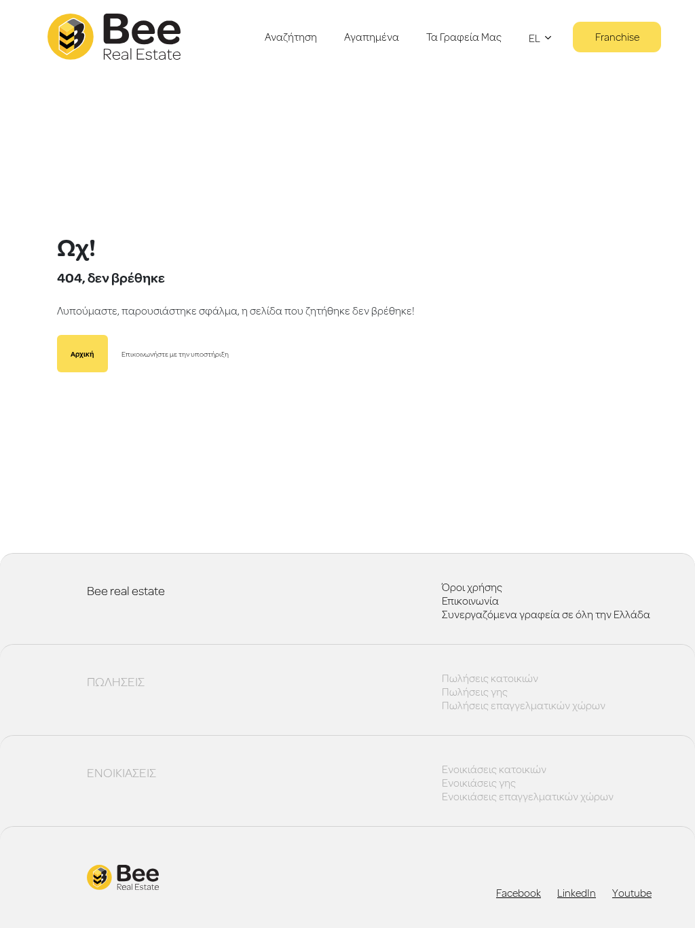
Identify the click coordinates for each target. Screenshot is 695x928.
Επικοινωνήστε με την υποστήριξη (175, 354)
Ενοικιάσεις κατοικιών (494, 769)
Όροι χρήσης (472, 587)
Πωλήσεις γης (475, 691)
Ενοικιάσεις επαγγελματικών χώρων (528, 796)
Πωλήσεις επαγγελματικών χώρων (523, 705)
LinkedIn (576, 892)
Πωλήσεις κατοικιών (490, 678)
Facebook (518, 892)
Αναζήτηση (291, 36)
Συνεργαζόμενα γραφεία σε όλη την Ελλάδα (546, 614)
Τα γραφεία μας (464, 36)
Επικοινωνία (470, 600)
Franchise (617, 36)
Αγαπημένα (371, 36)
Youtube (632, 892)
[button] (548, 37)
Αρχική (82, 354)
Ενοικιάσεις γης (479, 782)
